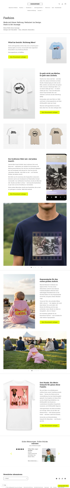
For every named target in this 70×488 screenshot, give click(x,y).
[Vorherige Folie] (27, 267)
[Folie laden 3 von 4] (36, 371)
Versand (55, 487)
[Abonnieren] (26, 478)
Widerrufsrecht (61, 487)
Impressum (46, 487)
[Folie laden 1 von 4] (32, 371)
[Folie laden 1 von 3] (31, 267)
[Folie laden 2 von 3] (33, 267)
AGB (51, 487)
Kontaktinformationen (38, 487)
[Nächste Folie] (38, 267)
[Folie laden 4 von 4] (38, 371)
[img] (35, 444)
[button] (21, 7)
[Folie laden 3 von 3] (35, 267)
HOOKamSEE (11, 487)
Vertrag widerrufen (63, 485)
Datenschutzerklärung (28, 487)
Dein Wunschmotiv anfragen (18, 57)
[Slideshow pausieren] (42, 267)
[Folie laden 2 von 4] (34, 371)
